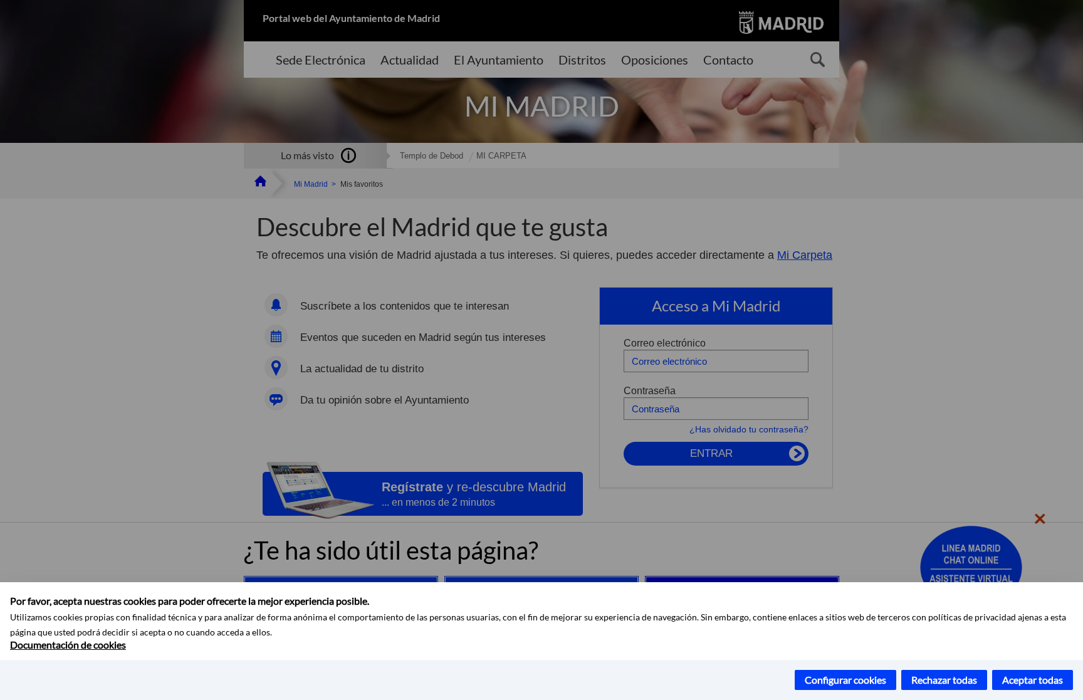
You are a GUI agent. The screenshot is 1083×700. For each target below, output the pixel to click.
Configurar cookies (845, 680)
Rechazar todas (944, 680)
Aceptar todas (1032, 680)
